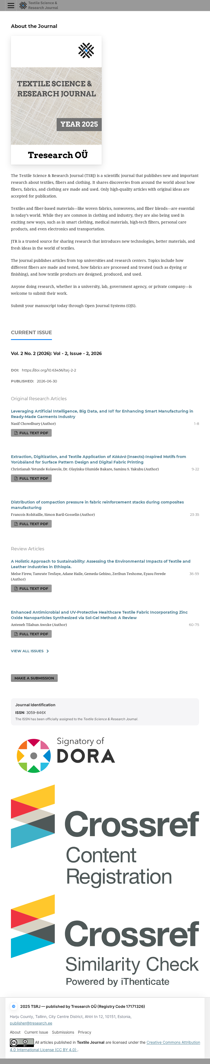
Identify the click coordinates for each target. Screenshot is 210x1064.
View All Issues (27, 651)
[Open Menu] (10, 5)
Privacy (84, 1032)
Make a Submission (34, 678)
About (15, 1032)
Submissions (63, 1032)
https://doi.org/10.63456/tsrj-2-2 (49, 370)
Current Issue (36, 1032)
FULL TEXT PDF (33, 433)
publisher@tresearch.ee (31, 1023)
